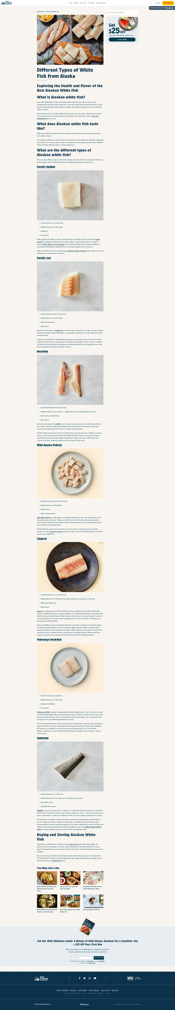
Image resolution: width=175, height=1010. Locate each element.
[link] (122, 30)
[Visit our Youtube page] (95, 978)
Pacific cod (59, 330)
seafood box (56, 861)
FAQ (66, 993)
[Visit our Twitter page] (84, 978)
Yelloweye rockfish (43, 712)
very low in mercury (56, 532)
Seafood (71, 993)
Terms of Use (90, 961)
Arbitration (102, 961)
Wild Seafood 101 (52, 11)
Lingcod (42, 538)
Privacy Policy (92, 963)
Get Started (168, 3)
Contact (107, 993)
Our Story (83, 3)
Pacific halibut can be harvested (53, 244)
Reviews (115, 990)
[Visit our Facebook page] (80, 978)
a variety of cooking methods (76, 251)
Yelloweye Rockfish (49, 639)
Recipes (78, 993)
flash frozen (73, 844)
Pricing (73, 990)
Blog (83, 993)
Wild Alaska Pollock (49, 445)
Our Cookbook (101, 3)
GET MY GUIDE (99, 957)
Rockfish (42, 351)
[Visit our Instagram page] (89, 978)
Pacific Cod (44, 258)
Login (157, 3)
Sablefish (43, 738)
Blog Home (41, 11)
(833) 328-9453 (170, 8)
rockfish (58, 424)
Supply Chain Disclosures (135, 1004)
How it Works (73, 3)
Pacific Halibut (46, 167)
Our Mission (94, 990)
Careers (100, 993)
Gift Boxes (91, 3)
